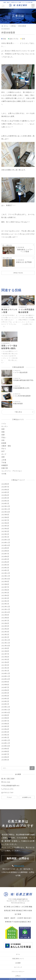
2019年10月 (5, 712)
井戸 (3, 451)
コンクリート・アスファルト (11, 471)
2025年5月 (5, 526)
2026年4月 (5, 495)
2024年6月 (5, 556)
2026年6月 (5, 489)
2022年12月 (5, 606)
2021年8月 (5, 651)
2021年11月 (5, 643)
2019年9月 (5, 715)
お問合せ (17, 976)
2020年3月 (5, 698)
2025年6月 (5, 523)
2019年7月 (5, 721)
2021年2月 (5, 668)
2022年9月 (5, 615)
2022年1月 (5, 637)
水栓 (4, 39)
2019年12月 (5, 707)
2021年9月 (5, 648)
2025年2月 (5, 534)
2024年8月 (5, 551)
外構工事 (4, 468)
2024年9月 (5, 548)
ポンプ (3, 454)
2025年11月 (5, 509)
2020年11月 (5, 676)
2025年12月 (5, 506)
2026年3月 (5, 498)
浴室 (3, 429)
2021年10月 (5, 645)
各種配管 (4, 465)
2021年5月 (5, 659)
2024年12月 (5, 540)
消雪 (3, 457)
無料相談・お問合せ (18, 858)
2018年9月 (5, 748)
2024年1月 (5, 570)
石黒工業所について (18, 958)
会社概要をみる (26, 797)
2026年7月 (5, 487)
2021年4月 (5, 662)
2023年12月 (5, 573)
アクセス (9, 797)
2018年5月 (5, 760)
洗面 (3, 432)
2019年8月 (5, 718)
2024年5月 (5, 559)
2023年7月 (5, 587)
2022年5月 (5, 626)
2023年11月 (5, 576)
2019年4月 (5, 729)
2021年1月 (5, 670)
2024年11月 (5, 542)
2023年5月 (5, 592)
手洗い (3, 437)
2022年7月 (5, 620)
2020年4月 (5, 696)
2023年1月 (5, 604)
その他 (3, 473)
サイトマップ (18, 967)
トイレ (3, 423)
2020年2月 (5, 701)
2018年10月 (5, 746)
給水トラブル (14, 39)
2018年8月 (5, 751)
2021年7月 (5, 654)
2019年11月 (5, 710)
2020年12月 (5, 673)
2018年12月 (5, 740)
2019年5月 (5, 726)
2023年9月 (5, 581)
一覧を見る (18, 412)
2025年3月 (5, 531)
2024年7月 (5, 554)
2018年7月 (5, 754)
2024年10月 (5, 545)
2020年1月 (5, 704)
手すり (3, 448)
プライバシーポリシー (18, 971)
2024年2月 (5, 567)
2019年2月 (5, 735)
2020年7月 (5, 687)
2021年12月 (5, 640)
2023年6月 (5, 590)
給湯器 (3, 443)
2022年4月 (5, 629)
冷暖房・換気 (6, 446)
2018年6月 (5, 757)
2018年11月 (5, 743)
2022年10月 (5, 612)
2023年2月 (5, 601)
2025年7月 (5, 520)
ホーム (18, 954)
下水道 (3, 462)
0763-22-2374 (19, 866)
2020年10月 (5, 679)
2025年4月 (5, 528)
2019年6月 (5, 723)
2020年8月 (5, 684)
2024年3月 (5, 565)
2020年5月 (5, 693)
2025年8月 (5, 517)
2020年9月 (5, 682)
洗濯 (3, 435)
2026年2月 (5, 501)
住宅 (23, 39)
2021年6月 (5, 657)
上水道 (3, 460)
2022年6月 (5, 623)
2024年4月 (5, 562)
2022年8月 (5, 618)
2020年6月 (5, 690)
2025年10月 (5, 512)
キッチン (4, 426)
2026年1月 (5, 503)
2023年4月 (5, 595)
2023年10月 (5, 579)
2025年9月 (5, 514)
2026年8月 (5, 484)
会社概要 (17, 963)
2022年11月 (5, 609)
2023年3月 (5, 598)
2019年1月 (5, 737)
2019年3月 (5, 732)
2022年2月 (5, 634)
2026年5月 (5, 492)
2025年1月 (5, 537)
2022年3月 (5, 632)
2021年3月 (5, 665)
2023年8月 (5, 584)
